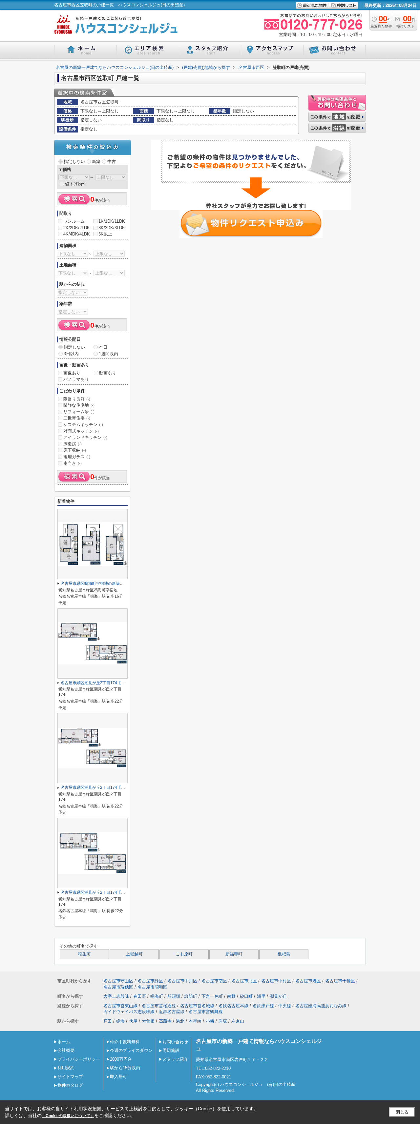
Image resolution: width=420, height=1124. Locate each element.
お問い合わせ (175, 1041)
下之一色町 (212, 996)
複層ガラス (76, 456)
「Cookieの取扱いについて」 (68, 1116)
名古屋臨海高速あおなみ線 (320, 1005)
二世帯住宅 (76, 418)
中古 (111, 161)
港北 (180, 1021)
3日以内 (71, 353)
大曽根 (148, 1021)
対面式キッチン (81, 431)
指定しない (74, 161)
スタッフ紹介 (175, 1059)
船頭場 (173, 996)
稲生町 (84, 954)
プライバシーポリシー (78, 1059)
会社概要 (65, 1050)
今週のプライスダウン (131, 1050)
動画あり (107, 373)
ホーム (63, 1041)
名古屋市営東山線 (120, 1005)
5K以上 (105, 234)
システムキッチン (83, 424)
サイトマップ (70, 1076)
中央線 (284, 1005)
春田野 (139, 996)
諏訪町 (190, 996)
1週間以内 (108, 353)
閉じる (402, 1112)
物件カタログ (70, 1085)
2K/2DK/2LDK (76, 227)
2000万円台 (121, 1059)
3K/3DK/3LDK (111, 227)
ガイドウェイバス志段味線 (129, 1011)
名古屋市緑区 (150, 980)
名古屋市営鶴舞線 (206, 1011)
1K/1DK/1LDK (111, 221)
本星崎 (195, 1021)
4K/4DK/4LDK (76, 234)
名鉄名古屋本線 (233, 1005)
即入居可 (118, 1076)
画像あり (71, 373)
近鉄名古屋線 (171, 1011)
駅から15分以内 (125, 1067)
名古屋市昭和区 (152, 987)
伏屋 (133, 1021)
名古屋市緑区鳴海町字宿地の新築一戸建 (96, 583)
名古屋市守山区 (118, 980)
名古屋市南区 (214, 980)
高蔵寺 (165, 1021)
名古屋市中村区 (276, 980)
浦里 (261, 996)
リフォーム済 (78, 411)
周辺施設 (170, 1050)
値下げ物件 (75, 183)
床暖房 (72, 443)
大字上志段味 (116, 996)
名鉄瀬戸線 (263, 1005)
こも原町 (184, 954)
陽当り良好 (76, 399)
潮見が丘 (278, 996)
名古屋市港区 (308, 980)
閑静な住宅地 (78, 405)
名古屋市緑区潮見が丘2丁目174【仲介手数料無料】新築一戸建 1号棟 (122, 892)
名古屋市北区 (244, 980)
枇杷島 (284, 954)
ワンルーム (74, 221)
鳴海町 (156, 996)
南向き (72, 463)
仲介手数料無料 (125, 1041)
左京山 (237, 1021)
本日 (103, 347)
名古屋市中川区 (182, 980)
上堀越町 (134, 954)
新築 (96, 161)
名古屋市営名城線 (197, 1005)
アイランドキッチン (85, 437)
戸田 (107, 1021)
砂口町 (246, 996)
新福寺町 (233, 954)
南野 (231, 996)
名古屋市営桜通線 (159, 1005)
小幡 (210, 1021)
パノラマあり (76, 379)
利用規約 (65, 1067)
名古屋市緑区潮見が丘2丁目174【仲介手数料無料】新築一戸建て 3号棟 (124, 787)
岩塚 (223, 1021)
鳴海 (120, 1021)
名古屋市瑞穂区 (118, 987)
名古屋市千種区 (340, 980)
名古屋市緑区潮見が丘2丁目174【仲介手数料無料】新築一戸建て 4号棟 (124, 683)
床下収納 (74, 450)
